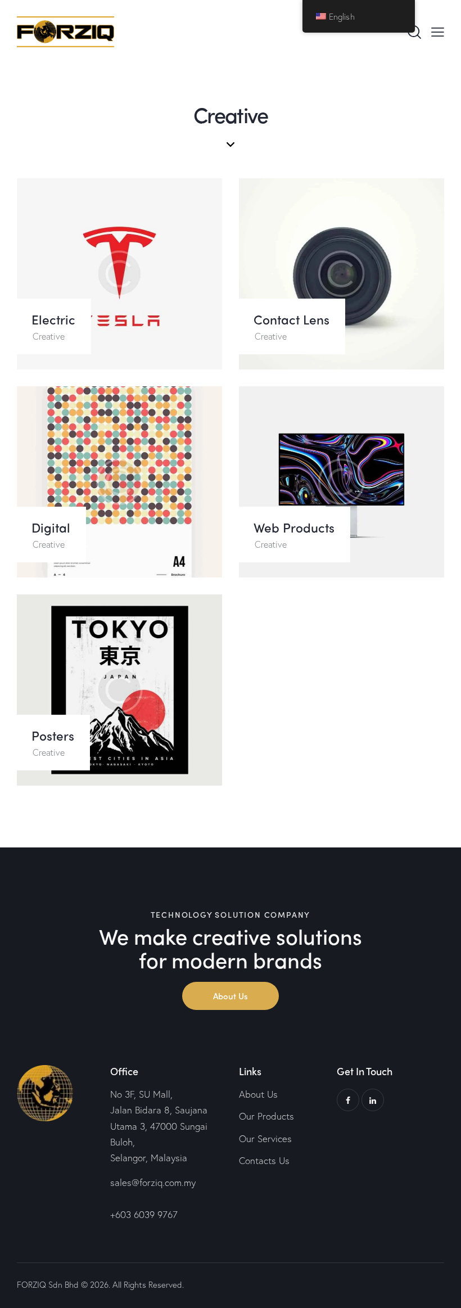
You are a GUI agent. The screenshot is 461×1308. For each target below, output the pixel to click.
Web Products (294, 527)
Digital (50, 527)
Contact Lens (291, 319)
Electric (53, 319)
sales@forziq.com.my (153, 1182)
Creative (49, 336)
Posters (52, 735)
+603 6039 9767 (144, 1214)
